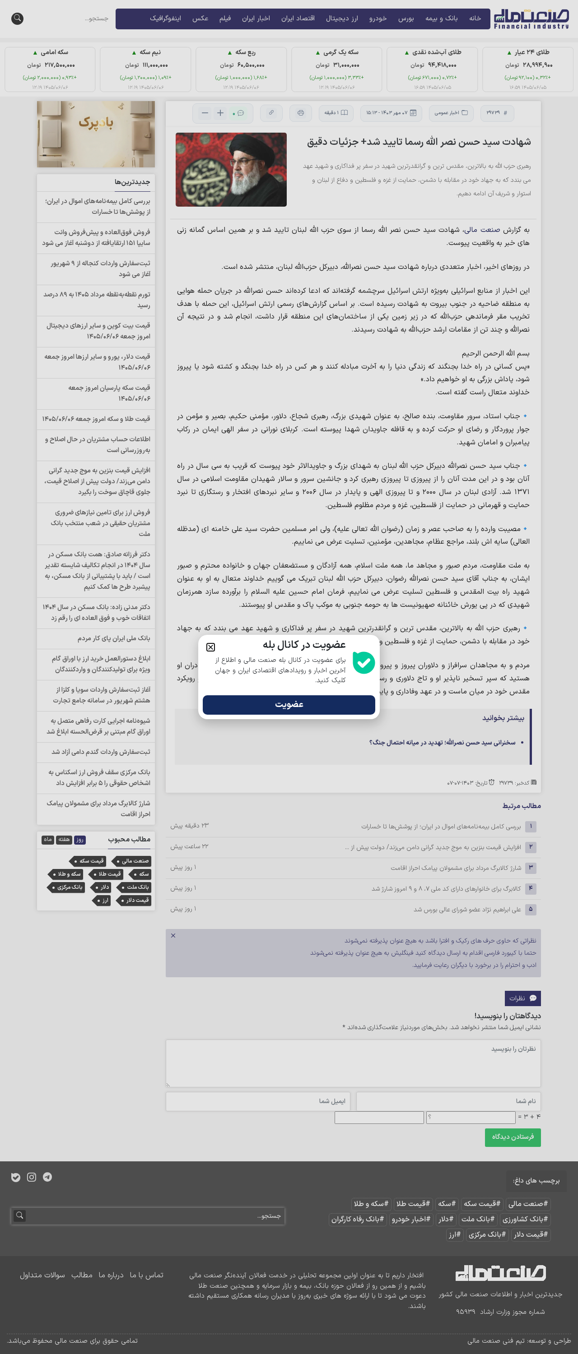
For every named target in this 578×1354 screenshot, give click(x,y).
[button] (210, 647)
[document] (289, 677)
